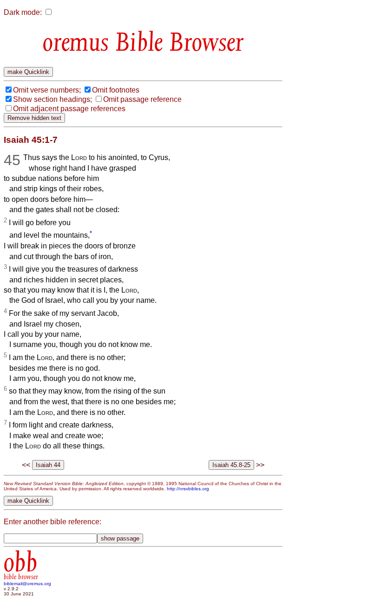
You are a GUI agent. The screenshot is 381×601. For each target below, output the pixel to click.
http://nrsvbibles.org (188, 488)
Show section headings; (52, 99)
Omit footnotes (115, 90)
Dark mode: (23, 12)
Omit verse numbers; (47, 90)
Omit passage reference (142, 99)
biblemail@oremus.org (27, 583)
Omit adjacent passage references (69, 109)
